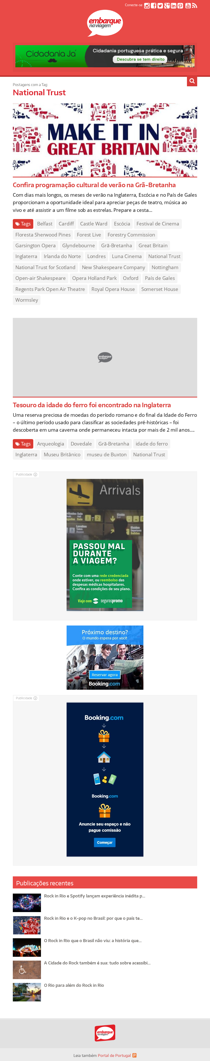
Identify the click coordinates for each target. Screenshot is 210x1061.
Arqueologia (50, 443)
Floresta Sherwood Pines (42, 234)
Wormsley (26, 300)
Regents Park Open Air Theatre (50, 289)
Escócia (122, 223)
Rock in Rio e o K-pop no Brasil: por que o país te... (93, 918)
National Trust (164, 256)
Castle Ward (94, 223)
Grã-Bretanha (116, 245)
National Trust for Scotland (45, 267)
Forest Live (89, 234)
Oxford (131, 278)
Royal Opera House (113, 289)
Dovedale (81, 443)
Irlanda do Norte (62, 256)
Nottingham (165, 267)
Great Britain (153, 245)
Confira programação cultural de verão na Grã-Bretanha (94, 185)
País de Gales (160, 278)
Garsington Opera (35, 245)
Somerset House (159, 289)
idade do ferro (152, 443)
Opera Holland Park (94, 278)
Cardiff (66, 223)
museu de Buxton (107, 454)
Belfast (44, 223)
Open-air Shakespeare (40, 278)
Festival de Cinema (157, 223)
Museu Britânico (62, 454)
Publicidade (24, 474)
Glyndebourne (78, 245)
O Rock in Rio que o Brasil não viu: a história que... (93, 940)
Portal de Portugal (114, 1055)
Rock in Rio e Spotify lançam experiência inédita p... (94, 895)
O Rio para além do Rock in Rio (74, 985)
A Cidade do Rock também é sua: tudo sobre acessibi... (97, 962)
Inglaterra (26, 256)
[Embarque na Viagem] (105, 34)
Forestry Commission (131, 234)
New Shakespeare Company (113, 267)
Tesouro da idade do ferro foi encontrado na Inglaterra (92, 405)
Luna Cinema (127, 256)
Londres (96, 256)
